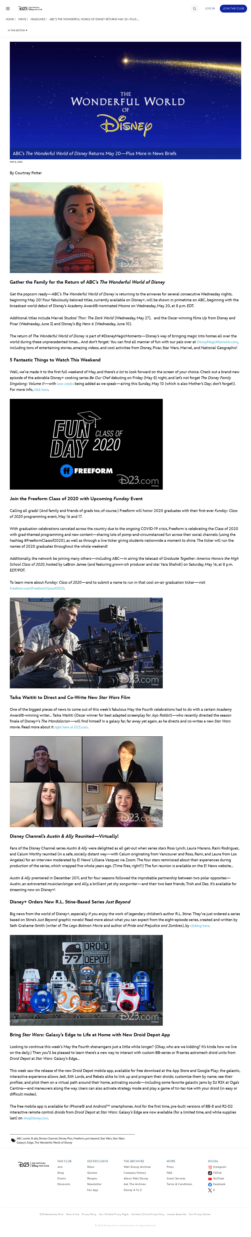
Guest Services (176, 1178)
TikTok (217, 1172)
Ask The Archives (135, 1184)
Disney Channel (48, 1138)
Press (170, 1167)
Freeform (79, 1138)
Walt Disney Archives (137, 1167)
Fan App (92, 1190)
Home (10, 19)
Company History (135, 1172)
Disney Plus (65, 1138)
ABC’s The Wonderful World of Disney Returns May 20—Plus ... (94, 19)
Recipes (92, 1178)
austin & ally (30, 1138)
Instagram (219, 1167)
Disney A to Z (133, 1190)
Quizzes (92, 1172)
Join (60, 1167)
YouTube (218, 1178)
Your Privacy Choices (199, 1214)
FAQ (169, 1172)
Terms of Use (72, 1214)
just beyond (92, 1138)
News (22, 19)
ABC (19, 1138)
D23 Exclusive (97, 1161)
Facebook (219, 1184)
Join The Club (233, 8)
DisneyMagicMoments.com (217, 342)
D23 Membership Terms (52, 1214)
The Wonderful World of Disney (53, 1142)
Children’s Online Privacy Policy (148, 1214)
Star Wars (106, 1138)
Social (213, 1161)
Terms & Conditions (179, 1184)
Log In (210, 8)
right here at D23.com (71, 727)
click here (41, 390)
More (171, 1161)
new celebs (65, 384)
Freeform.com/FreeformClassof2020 (37, 588)
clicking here (199, 926)
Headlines (38, 19)
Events (61, 1178)
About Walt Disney (136, 1178)
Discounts (63, 1184)
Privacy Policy (89, 1214)
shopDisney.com (36, 1118)
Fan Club (64, 1161)
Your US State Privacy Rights (114, 1214)
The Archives (134, 1161)
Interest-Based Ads (176, 1214)
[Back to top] (243, 1226)
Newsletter (94, 1184)
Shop (60, 1172)
